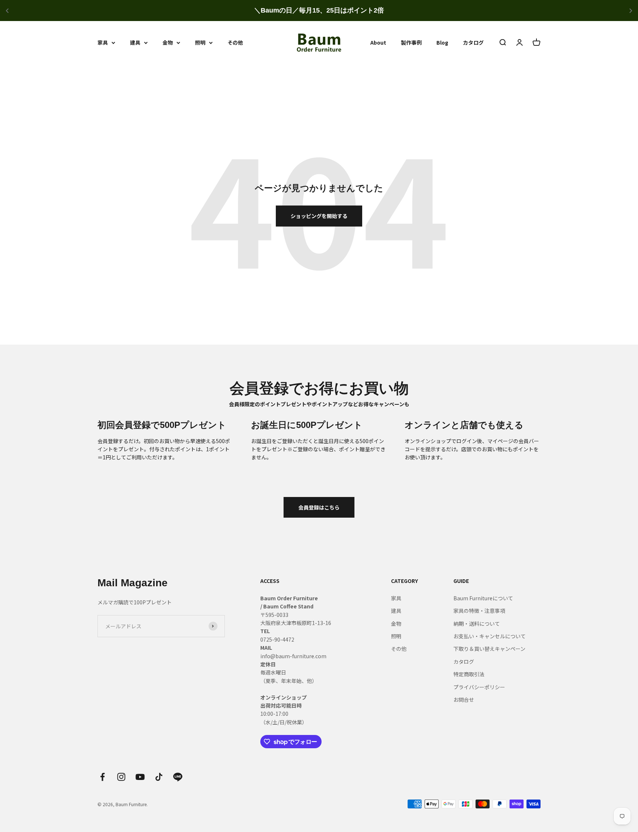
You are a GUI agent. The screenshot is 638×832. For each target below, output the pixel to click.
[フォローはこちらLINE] (178, 777)
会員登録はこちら (319, 507)
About (378, 42)
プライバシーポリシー (479, 687)
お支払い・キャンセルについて (489, 636)
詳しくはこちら (388, 10)
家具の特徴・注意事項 (479, 610)
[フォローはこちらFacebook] (102, 777)
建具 (135, 42)
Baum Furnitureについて (483, 598)
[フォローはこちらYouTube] (140, 777)
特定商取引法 (468, 674)
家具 (102, 42)
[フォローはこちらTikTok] (159, 777)
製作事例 (411, 42)
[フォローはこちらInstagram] (121, 777)
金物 (167, 42)
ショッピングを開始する (319, 216)
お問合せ (463, 699)
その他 (235, 42)
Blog (442, 42)
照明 (200, 42)
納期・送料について (476, 623)
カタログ (473, 42)
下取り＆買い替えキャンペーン (489, 648)
